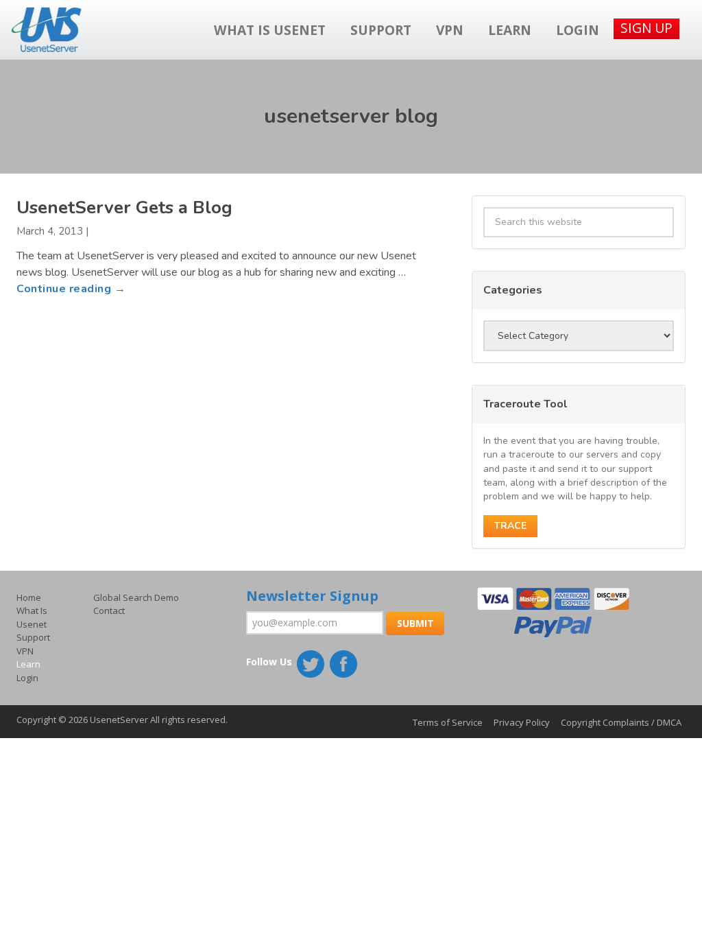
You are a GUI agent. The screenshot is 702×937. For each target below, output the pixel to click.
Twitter (312, 665)
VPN (449, 30)
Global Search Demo (136, 597)
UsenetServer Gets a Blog (124, 207)
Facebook (345, 665)
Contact (109, 610)
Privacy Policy (522, 722)
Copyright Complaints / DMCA (621, 722)
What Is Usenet (270, 30)
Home (28, 597)
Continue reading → (70, 289)
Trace (510, 525)
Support (380, 30)
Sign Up (646, 28)
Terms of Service (448, 722)
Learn (509, 30)
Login (577, 30)
